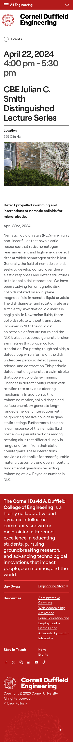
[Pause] (60, 730)
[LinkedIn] (28, 662)
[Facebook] (6, 662)
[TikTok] (44, 662)
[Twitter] (13, 662)
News (42, 649)
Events (16, 39)
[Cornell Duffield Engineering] (43, 683)
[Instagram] (21, 662)
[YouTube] (36, 662)
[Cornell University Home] (10, 683)
